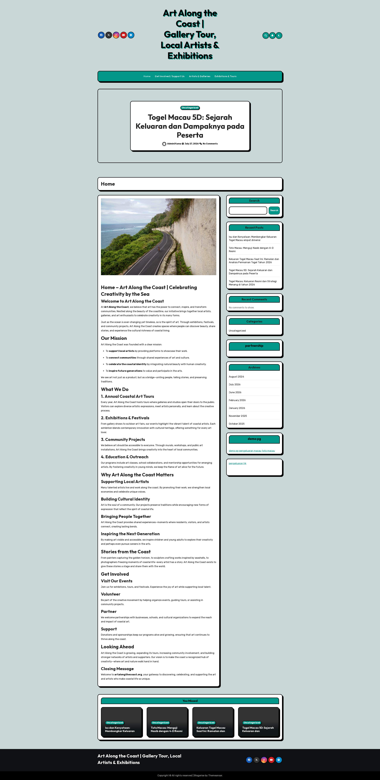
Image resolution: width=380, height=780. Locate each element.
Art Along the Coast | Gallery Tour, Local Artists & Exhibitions (190, 34)
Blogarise (199, 775)
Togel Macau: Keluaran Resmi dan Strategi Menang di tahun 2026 (190, 126)
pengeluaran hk (237, 463)
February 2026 (237, 400)
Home (147, 76)
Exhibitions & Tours (225, 76)
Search (254, 200)
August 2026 (236, 376)
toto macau (268, 450)
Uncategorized (190, 107)
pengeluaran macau (250, 450)
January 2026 (237, 408)
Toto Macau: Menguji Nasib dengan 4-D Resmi (166, 729)
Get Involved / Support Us (170, 76)
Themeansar (215, 775)
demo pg (234, 450)
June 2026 (235, 392)
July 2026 (235, 384)
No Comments (211, 143)
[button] (277, 126)
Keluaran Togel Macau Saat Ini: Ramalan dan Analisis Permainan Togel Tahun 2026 (211, 732)
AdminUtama (174, 143)
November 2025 (238, 416)
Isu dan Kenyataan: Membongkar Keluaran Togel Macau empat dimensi (120, 732)
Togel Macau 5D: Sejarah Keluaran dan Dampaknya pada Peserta (258, 732)
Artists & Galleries (199, 76)
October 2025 (236, 423)
